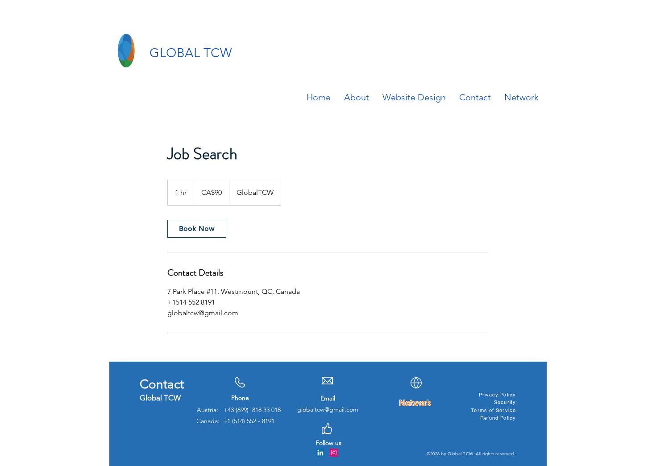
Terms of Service (493, 410)
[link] (196, 229)
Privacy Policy (497, 395)
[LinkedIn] (320, 453)
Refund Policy (498, 418)
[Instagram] (334, 453)
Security (505, 402)
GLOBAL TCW (190, 52)
